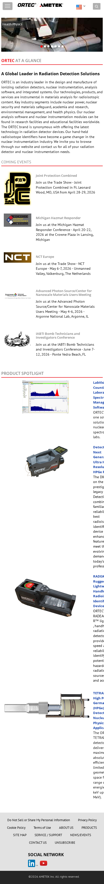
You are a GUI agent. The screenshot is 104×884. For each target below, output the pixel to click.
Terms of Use (42, 827)
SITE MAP (20, 835)
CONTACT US (38, 842)
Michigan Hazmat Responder (58, 218)
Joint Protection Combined (56, 175)
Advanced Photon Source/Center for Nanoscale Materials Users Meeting (64, 293)
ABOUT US (66, 827)
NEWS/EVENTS (80, 835)
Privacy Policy (87, 820)
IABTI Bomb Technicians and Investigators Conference (58, 335)
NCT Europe (45, 256)
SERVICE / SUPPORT (48, 835)
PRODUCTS (89, 827)
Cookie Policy (16, 827)
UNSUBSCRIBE (65, 842)
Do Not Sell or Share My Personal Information (38, 820)
